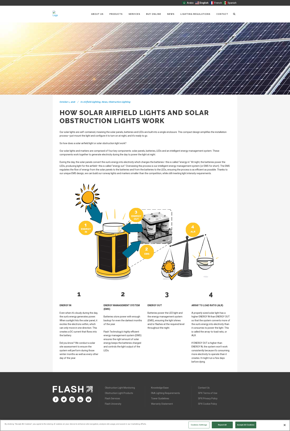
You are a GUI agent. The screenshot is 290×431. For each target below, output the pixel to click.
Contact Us (204, 387)
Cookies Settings (199, 425)
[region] (145, 425)
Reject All (222, 425)
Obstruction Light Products (119, 393)
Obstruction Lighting (119, 101)
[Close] (284, 425)
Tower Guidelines (160, 398)
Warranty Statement (162, 403)
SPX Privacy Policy (208, 398)
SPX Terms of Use (207, 393)
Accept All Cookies (245, 425)
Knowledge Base (160, 387)
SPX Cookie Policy (207, 403)
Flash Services (112, 398)
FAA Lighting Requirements (165, 393)
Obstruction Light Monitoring (120, 387)
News (104, 101)
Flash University (113, 403)
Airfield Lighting (92, 101)
